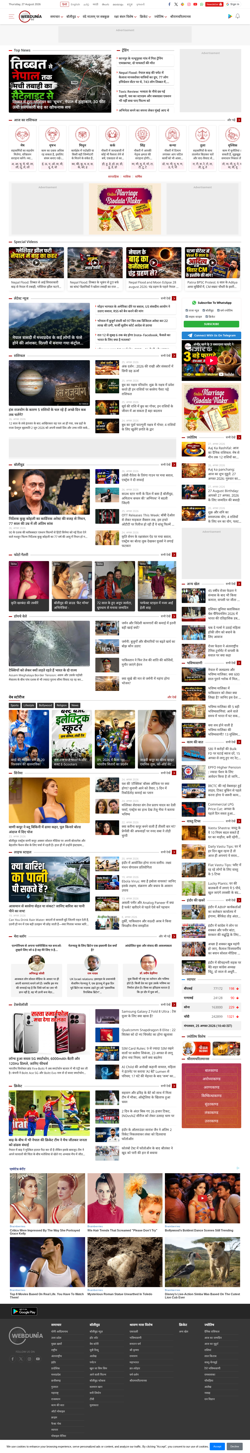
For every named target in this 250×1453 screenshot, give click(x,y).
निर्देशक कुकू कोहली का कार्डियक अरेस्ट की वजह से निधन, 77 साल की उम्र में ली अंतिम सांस (47, 521)
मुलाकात (94, 1405)
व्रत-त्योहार (135, 1368)
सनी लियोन (95, 1393)
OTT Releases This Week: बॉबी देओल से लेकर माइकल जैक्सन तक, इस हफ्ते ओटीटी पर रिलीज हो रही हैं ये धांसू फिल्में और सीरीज (149, 520)
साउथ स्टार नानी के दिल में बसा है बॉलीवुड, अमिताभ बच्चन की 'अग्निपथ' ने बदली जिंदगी (147, 498)
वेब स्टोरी (94, 1344)
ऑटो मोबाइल (58, 1411)
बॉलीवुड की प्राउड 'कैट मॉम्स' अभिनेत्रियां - (71, 605)
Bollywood (45, 705)
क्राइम (54, 1417)
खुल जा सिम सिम (98, 1368)
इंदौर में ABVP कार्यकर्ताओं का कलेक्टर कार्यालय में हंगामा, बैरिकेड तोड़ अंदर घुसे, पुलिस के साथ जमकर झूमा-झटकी (224, 911)
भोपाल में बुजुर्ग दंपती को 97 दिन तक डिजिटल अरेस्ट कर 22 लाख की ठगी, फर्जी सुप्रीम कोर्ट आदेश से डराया (132, 323)
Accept (217, 1446)
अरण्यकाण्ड (211, 1087)
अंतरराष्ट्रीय (56, 1356)
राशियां (207, 1350)
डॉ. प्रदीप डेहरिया (148, 973)
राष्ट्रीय (54, 1350)
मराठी (95, 4)
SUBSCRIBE (211, 324)
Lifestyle (29, 705)
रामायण (133, 1356)
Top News (22, 50)
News (75, 705)
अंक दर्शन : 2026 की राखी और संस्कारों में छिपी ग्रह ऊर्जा (147, 368)
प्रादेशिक (55, 1368)
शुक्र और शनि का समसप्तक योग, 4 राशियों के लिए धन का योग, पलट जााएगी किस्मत (223, 517)
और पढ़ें (231, 120)
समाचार (55, 16)
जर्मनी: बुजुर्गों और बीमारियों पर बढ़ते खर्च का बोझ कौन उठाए (148, 643)
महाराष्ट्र (55, 1393)
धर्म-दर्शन (134, 1374)
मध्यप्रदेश (56, 1374)
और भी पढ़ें (164, 936)
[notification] (237, 16)
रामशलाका (209, 1374)
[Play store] (230, 16)
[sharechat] (182, 4)
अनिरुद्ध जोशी (36, 973)
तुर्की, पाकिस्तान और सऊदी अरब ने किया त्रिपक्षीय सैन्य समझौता (146, 923)
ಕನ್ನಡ (130, 4)
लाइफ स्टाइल (22, 852)
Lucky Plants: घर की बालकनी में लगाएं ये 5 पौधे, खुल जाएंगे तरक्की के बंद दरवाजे (224, 888)
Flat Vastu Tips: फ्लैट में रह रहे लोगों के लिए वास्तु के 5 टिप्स (224, 869)
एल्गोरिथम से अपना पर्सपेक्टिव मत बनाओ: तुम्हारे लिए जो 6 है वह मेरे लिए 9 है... (36, 948)
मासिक (127, 177)
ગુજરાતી (140, 4)
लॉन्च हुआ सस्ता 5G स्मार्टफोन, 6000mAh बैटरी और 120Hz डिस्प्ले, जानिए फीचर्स (44, 1061)
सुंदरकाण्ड (211, 1104)
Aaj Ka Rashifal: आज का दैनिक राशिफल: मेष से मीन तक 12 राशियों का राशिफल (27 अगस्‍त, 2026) (223, 452)
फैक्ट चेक (56, 1423)
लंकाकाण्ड (211, 1112)
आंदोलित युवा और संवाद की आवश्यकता (148, 946)
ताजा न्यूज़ (194, 310)
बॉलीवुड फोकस (97, 1380)
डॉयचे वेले (20, 616)
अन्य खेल (193, 583)
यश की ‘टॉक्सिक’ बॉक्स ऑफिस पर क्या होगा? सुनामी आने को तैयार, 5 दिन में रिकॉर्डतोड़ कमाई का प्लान (145, 788)
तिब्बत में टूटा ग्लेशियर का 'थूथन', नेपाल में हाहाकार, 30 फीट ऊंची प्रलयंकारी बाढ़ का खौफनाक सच (59, 104)
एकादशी (134, 1331)
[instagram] (189, 4)
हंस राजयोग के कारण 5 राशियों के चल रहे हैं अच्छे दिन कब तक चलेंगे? (47, 412)
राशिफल (19, 355)
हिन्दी (64, 4)
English (75, 4)
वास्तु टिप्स (194, 821)
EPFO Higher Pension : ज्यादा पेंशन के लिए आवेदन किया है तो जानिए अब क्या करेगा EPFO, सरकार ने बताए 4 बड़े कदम (224, 772)
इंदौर (53, 1362)
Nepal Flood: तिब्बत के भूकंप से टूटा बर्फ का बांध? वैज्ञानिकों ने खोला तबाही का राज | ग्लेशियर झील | (94, 284)
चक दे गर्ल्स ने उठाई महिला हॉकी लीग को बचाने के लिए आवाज (224, 632)
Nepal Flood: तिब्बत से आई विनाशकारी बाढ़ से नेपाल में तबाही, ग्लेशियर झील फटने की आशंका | (35, 284)
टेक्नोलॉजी (21, 1004)
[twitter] (176, 4)
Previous (11, 83)
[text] (36, 262)
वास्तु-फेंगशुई (210, 1362)
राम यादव (92, 973)
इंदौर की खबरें (196, 900)
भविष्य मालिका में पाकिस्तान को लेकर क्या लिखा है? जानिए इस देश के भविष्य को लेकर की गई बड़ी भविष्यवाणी (224, 693)
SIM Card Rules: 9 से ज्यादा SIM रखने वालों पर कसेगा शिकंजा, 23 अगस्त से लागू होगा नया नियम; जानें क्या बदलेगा (147, 1053)
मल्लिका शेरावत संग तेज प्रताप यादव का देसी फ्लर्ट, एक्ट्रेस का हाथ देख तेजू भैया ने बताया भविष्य (149, 809)
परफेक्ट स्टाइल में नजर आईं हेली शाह (156, 605)
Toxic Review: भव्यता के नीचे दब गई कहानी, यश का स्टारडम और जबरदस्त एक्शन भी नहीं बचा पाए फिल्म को (145, 96)
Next (108, 83)
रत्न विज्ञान (209, 1399)
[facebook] (169, 4)
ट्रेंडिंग (125, 50)
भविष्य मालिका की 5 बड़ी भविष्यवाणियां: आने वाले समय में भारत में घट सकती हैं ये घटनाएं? (224, 711)
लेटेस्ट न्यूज (21, 298)
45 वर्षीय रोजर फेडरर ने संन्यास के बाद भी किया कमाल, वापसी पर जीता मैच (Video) (224, 595)
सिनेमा (14, 564)
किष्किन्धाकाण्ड (212, 1095)
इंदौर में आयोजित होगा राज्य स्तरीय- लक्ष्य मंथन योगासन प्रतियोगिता (146, 864)
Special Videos (26, 241)
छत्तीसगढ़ (56, 1380)
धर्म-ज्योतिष (226, 310)
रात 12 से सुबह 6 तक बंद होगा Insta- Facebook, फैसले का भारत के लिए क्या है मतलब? (133, 337)
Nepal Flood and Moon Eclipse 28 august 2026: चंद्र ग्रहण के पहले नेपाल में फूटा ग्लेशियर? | (153, 284)
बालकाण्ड (211, 1070)
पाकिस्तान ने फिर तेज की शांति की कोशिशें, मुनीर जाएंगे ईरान (147, 662)
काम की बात (195, 742)
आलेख (93, 1356)
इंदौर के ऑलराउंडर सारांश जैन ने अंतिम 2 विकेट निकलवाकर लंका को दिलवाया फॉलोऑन (147, 1134)
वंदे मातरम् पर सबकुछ (96, 16)
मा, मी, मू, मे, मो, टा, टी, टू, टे (142, 165)
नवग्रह (207, 1393)
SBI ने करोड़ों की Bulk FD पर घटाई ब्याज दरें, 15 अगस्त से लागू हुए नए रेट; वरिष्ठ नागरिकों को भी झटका (224, 753)
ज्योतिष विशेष (196, 1036)
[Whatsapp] (201, 4)
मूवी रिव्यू (94, 1350)
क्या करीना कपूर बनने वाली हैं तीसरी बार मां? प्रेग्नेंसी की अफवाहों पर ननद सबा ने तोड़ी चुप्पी (149, 831)
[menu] (12, 16)
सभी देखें (165, 298)
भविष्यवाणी (194, 662)
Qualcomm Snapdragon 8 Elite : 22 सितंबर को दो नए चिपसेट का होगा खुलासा (149, 1032)
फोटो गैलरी (21, 554)
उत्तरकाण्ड (211, 1120)
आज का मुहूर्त (211, 1344)
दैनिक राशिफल (211, 1331)
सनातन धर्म (135, 1344)
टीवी (92, 1399)
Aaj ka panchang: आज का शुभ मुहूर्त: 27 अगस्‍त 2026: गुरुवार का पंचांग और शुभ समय (223, 474)
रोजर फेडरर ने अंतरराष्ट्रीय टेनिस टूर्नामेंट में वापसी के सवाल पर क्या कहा (223, 650)
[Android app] (24, 1311)
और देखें (171, 697)
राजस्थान (55, 1399)
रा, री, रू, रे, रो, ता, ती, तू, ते (203, 165)
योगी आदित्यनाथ (59, 1331)
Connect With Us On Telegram (215, 335)
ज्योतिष (158, 16)
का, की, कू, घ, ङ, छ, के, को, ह (82, 165)
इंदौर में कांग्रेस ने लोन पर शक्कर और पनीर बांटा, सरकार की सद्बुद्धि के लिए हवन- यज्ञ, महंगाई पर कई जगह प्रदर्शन (223, 930)
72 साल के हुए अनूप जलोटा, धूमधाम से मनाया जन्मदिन (114, 605)
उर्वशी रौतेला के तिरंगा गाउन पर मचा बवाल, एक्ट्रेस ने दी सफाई (147, 477)
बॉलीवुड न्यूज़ (96, 1331)
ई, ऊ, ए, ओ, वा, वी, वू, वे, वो (52, 165)
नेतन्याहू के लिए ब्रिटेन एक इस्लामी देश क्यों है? (92, 948)
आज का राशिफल (25, 120)
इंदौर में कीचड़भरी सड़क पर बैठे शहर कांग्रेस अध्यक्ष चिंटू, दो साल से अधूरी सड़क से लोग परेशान (224, 967)
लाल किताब (210, 1356)
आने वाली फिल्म (98, 1374)
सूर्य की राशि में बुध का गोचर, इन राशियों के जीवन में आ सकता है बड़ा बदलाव (147, 408)
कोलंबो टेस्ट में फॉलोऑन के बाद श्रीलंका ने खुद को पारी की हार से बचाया (147, 1150)
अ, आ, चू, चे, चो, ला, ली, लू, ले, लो (23, 165)
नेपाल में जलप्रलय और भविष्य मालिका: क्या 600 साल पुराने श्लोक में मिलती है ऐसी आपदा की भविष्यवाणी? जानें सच (224, 674)
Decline (234, 1446)
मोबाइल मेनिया (58, 1436)
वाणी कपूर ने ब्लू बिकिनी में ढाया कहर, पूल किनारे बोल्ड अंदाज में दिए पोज (45, 829)
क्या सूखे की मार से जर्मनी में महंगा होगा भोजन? (146, 680)
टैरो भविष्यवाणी (212, 1368)
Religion (62, 705)
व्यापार (191, 979)
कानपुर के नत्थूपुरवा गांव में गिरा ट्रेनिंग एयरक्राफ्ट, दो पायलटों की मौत (141, 60)
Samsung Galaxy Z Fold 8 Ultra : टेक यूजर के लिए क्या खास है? (149, 1013)
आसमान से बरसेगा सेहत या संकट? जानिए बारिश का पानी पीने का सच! (47, 908)
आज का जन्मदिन (213, 1337)
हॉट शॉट (94, 1337)
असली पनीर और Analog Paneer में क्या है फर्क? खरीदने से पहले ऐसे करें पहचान (148, 904)
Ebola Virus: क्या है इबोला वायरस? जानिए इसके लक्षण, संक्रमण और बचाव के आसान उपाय (149, 885)
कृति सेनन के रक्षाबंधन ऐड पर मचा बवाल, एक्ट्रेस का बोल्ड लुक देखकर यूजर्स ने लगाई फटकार (147, 541)
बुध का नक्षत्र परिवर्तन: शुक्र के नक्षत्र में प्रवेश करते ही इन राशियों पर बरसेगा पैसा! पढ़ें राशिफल (148, 389)
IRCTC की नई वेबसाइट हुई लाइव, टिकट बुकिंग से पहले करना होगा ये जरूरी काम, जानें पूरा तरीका (224, 790)
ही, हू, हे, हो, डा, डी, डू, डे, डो (112, 165)
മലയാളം (118, 4)
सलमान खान (96, 1387)
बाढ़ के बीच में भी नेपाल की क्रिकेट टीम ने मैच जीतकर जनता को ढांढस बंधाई (48, 1142)
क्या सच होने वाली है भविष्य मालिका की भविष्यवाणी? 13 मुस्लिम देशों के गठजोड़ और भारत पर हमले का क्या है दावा (223, 730)
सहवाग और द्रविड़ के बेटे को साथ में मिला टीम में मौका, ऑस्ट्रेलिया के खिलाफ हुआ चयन (146, 1097)
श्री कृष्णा (134, 1350)
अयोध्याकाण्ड (212, 1078)
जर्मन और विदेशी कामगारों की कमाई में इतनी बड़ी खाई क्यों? (149, 625)
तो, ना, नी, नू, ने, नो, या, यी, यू (232, 165)
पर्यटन (93, 1362)
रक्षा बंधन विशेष (123, 16)
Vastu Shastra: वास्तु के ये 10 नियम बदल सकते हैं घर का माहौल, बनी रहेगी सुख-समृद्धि (224, 832)
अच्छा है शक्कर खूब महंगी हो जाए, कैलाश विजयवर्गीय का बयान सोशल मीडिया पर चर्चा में (224, 948)
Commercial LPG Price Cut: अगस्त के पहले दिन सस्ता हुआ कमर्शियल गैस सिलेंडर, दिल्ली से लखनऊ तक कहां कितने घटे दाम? (224, 809)
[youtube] (195, 4)
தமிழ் (86, 4)
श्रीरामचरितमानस (180, 16)
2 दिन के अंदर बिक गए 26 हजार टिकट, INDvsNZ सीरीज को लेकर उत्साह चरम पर (148, 1113)
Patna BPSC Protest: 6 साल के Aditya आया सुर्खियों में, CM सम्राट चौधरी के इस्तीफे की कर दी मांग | (212, 284)
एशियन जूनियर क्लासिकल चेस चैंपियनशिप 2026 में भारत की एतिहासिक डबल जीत (224, 614)
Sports (15, 705)
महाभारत (134, 1362)
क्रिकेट (144, 16)
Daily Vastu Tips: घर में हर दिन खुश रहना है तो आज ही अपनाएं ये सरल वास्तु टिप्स (224, 851)
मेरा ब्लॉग (20, 936)
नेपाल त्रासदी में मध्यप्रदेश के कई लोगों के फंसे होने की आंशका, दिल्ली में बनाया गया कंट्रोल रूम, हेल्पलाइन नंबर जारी (47, 340)
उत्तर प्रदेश (56, 1337)
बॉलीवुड (71, 16)
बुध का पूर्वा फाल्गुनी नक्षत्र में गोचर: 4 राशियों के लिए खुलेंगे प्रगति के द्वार (149, 426)
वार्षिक (138, 177)
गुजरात (54, 1387)
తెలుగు (105, 4)
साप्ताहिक (113, 177)
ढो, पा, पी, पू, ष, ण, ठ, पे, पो (172, 165)
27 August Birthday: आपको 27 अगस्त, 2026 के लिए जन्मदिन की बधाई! (224, 495)
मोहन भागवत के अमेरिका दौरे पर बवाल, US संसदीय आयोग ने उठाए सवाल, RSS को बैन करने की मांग (133, 308)
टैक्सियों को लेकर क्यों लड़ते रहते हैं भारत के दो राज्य (43, 670)
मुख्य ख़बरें (56, 1344)
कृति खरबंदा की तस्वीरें (24, 603)
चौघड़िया (208, 1380)
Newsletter (213, 4)
